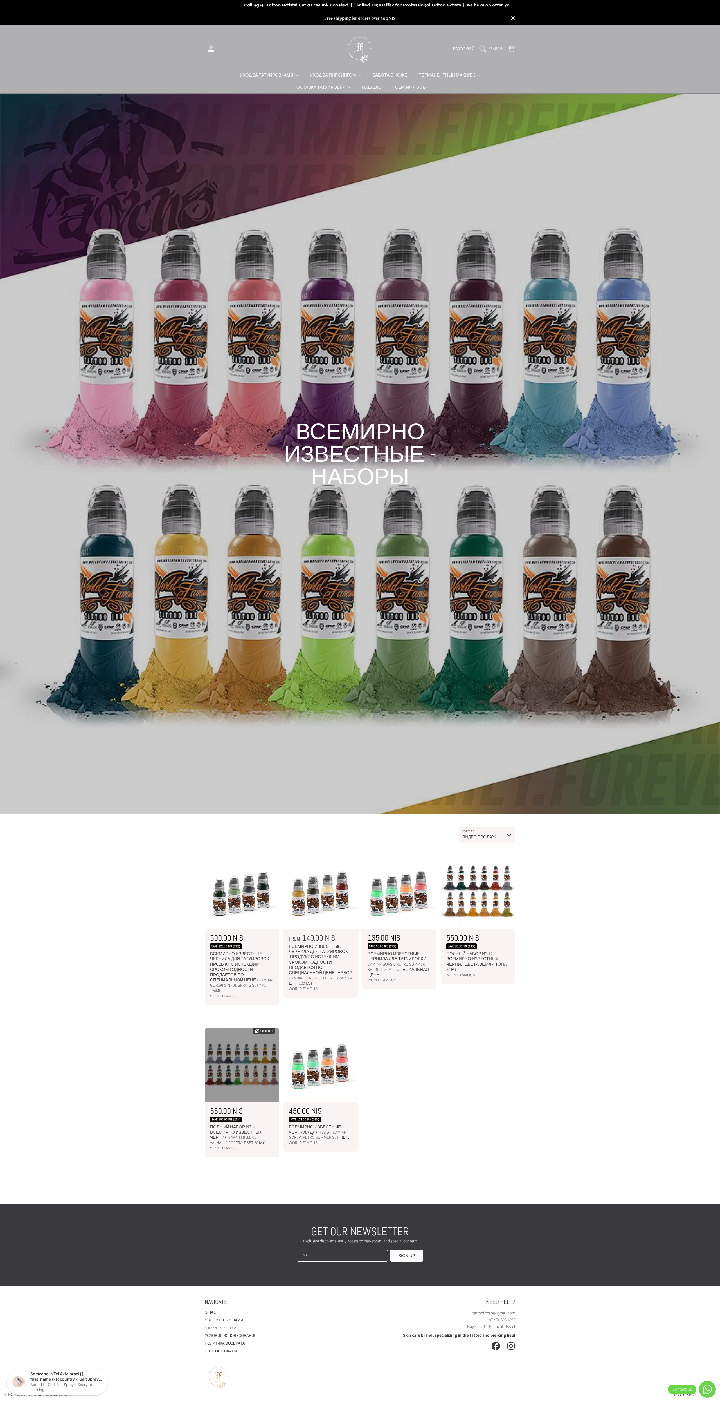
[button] (492, 49)
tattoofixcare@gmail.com (493, 1313)
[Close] (512, 18)
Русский (464, 49)
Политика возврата (225, 1343)
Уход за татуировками (267, 75)
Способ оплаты (221, 1351)
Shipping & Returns (221, 1327)
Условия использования (230, 1335)
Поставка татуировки (319, 87)
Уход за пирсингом (333, 75)
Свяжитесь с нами (224, 1320)
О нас (210, 1312)
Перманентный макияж (447, 75)
